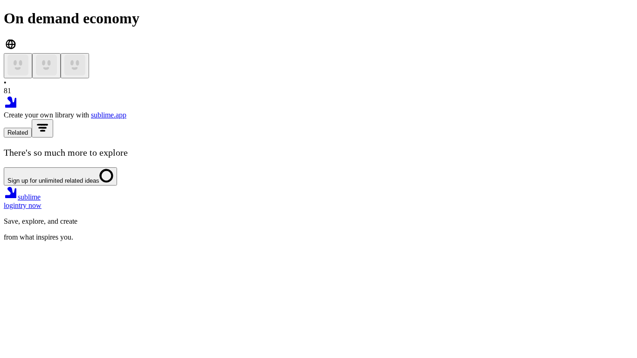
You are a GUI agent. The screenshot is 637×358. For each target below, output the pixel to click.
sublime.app (108, 115)
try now (30, 205)
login (11, 205)
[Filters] (42, 128)
